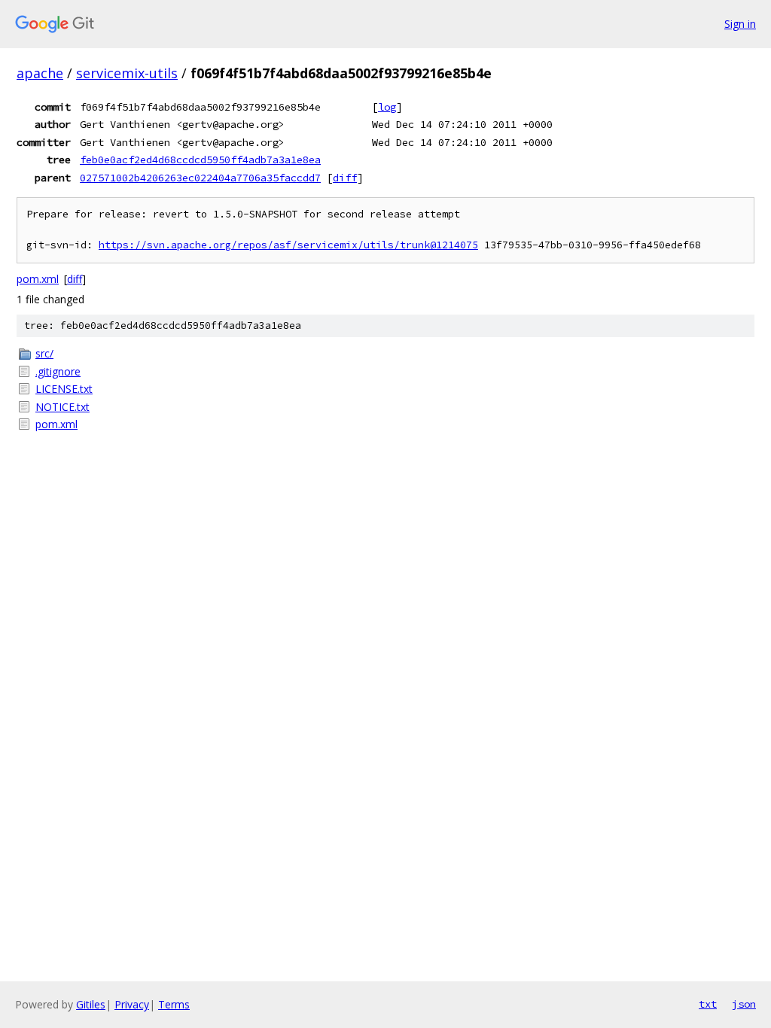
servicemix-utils (127, 73)
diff (345, 177)
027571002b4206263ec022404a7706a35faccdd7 (200, 177)
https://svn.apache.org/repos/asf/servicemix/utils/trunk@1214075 (288, 245)
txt (708, 1004)
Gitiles (90, 1004)
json (744, 1004)
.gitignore (58, 371)
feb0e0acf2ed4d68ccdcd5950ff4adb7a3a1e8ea (200, 159)
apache (40, 73)
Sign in (740, 24)
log (387, 107)
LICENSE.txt (64, 389)
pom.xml (38, 279)
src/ (44, 353)
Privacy (131, 1004)
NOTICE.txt (62, 407)
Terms (174, 1004)
